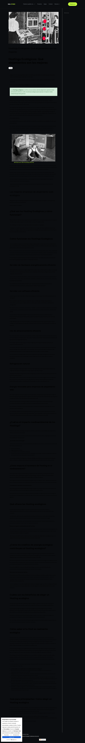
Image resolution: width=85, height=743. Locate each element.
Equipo (45, 4)
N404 (11, 4)
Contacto (51, 4)
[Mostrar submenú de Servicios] (34, 4)
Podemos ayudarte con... (28, 4)
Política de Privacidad (25, 736)
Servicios (66, 13)
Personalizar (6, 734)
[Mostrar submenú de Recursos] (59, 4)
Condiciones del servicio (34, 736)
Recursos (57, 4)
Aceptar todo (11, 737)
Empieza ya (72, 4)
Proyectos (39, 4)
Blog (11, 68)
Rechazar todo (16, 734)
